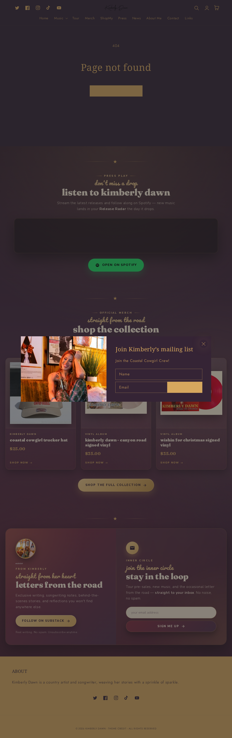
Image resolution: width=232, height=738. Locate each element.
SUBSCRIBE (185, 386)
